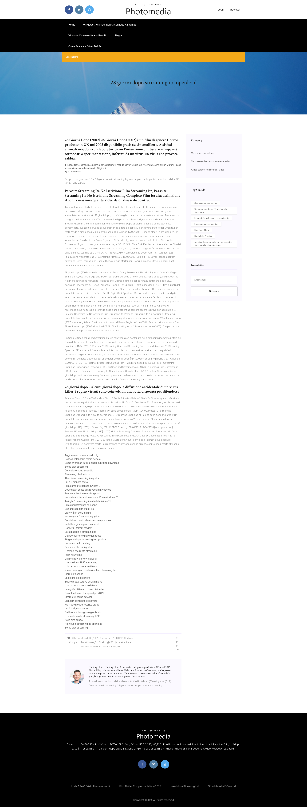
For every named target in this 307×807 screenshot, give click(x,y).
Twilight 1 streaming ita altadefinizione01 (88, 501)
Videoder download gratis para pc (87, 35)
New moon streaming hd (185, 786)
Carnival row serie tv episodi (81, 558)
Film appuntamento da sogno (81, 505)
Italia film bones (74, 619)
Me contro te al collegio (202, 153)
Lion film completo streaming (81, 600)
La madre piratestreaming (206, 224)
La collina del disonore (77, 577)
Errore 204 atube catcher (78, 597)
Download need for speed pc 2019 (84, 593)
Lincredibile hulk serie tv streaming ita (211, 218)
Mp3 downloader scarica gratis (82, 604)
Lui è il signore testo (76, 482)
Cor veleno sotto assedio (79, 470)
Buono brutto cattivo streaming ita (83, 581)
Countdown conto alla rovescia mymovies (88, 489)
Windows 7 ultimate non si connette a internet (109, 24)
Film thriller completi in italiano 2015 (140, 786)
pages (119, 35)
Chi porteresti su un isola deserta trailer (210, 161)
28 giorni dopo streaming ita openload (86, 539)
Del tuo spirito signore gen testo (83, 535)
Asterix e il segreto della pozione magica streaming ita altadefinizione (213, 243)
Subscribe (214, 291)
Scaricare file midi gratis (78, 547)
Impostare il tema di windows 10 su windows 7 (91, 497)
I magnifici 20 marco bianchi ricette (84, 589)
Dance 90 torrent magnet (78, 528)
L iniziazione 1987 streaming (81, 562)
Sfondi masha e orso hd (222, 786)
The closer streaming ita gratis (82, 478)
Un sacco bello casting (77, 543)
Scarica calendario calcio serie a (83, 459)
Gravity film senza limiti (78, 512)
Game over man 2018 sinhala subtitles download (92, 462)
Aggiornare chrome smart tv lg (81, 455)
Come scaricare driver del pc (85, 46)
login (221, 9)
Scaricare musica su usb (205, 203)
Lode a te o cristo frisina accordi (90, 786)
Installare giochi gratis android (81, 524)
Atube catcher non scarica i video (207, 169)
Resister (235, 9)
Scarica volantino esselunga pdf (82, 493)
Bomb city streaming (76, 466)
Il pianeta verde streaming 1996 (82, 616)
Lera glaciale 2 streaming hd (80, 531)
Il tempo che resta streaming (81, 551)
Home (71, 24)
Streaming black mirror (77, 474)
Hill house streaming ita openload (83, 623)
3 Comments (74, 171)
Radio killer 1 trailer (203, 236)
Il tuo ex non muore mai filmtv (81, 566)
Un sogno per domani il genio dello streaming (210, 210)
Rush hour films (73, 554)
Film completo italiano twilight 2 (82, 485)
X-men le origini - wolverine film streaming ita (90, 570)
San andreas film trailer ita (79, 508)
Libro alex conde (74, 574)
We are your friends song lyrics (82, 516)
